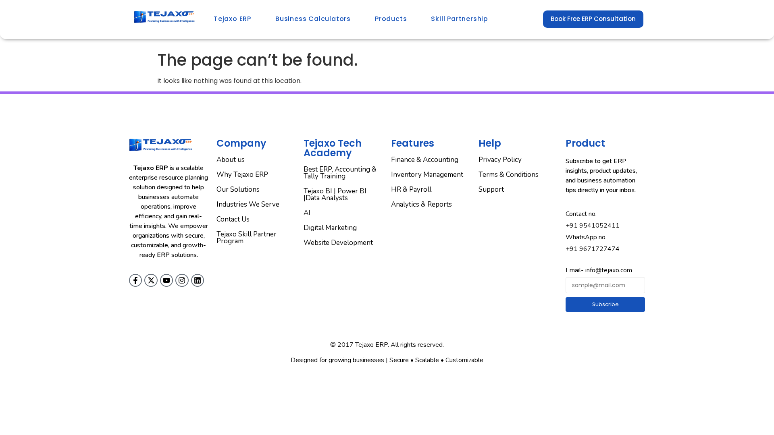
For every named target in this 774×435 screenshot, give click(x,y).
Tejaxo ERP (232, 18)
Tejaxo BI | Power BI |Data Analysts (335, 194)
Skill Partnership (459, 18)
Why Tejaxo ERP (242, 174)
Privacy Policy (500, 159)
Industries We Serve (247, 204)
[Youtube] (166, 280)
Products (391, 18)
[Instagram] (181, 280)
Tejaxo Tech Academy (333, 148)
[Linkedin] (197, 280)
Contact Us (233, 219)
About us (230, 159)
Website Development (338, 242)
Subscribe (605, 304)
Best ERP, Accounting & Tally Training (340, 173)
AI (307, 213)
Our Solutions (238, 189)
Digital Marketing (330, 227)
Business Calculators (313, 18)
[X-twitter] (150, 280)
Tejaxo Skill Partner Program (246, 238)
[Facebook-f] (135, 280)
